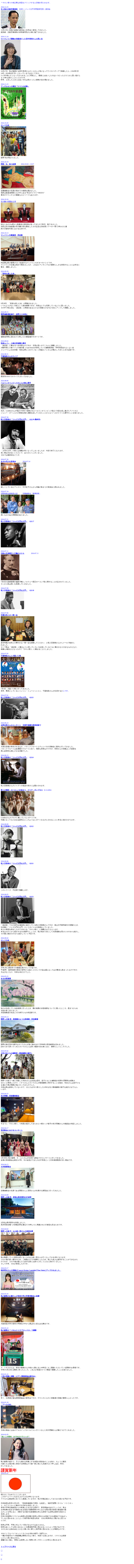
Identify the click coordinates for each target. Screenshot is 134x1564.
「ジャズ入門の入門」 (19, 521)
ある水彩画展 (6, 978)
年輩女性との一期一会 (9, 615)
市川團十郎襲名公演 (8, 201)
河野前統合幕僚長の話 (9, 493)
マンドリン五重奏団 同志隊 (12, 235)
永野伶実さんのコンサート (11, 725)
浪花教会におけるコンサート (12, 1130)
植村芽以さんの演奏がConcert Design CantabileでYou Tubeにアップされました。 (31, 1270)
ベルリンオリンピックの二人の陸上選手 (16, 383)
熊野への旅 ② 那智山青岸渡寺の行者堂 (16, 1197)
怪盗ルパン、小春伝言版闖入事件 (13, 343)
